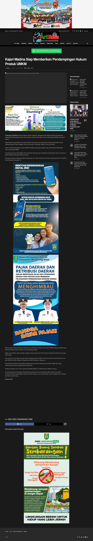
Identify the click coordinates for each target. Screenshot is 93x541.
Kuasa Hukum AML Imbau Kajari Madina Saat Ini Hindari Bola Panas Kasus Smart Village (80, 155)
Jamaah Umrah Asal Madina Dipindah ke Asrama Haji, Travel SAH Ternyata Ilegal (80, 146)
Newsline (24, 43)
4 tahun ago (84, 87)
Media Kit (7, 31)
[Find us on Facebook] (77, 537)
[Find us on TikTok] (76, 31)
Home (17, 43)
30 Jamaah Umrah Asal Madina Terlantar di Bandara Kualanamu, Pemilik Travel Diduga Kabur (80, 164)
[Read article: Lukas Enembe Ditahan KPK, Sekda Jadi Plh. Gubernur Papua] (74, 93)
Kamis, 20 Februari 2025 (17, 68)
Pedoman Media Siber (14, 31)
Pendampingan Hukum (22, 419)
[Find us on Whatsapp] (82, 31)
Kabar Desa (50, 43)
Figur (56, 43)
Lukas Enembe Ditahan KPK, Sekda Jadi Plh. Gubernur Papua (83, 93)
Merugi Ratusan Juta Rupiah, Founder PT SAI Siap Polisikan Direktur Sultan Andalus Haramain (81, 137)
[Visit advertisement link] (46, 14)
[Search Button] (87, 43)
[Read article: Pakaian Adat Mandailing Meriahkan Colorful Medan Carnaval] (74, 82)
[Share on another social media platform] (65, 424)
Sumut (36, 43)
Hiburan (62, 43)
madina (14, 419)
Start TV (69, 43)
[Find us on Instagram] (78, 31)
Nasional (42, 43)
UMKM (30, 419)
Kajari (10, 419)
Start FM (75, 43)
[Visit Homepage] (46, 37)
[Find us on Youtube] (80, 31)
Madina (30, 43)
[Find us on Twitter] (74, 31)
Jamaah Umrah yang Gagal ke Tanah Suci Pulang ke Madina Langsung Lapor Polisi (75, 124)
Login (86, 31)
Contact (6, 531)
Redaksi (21, 31)
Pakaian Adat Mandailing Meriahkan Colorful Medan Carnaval (83, 82)
